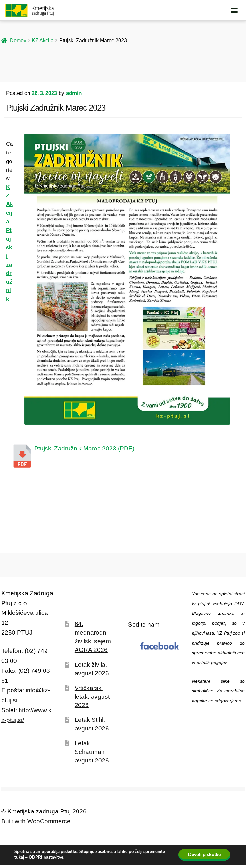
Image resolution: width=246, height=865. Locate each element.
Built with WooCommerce (35, 821)
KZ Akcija (42, 40)
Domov (18, 40)
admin (74, 93)
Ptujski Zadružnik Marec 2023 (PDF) (84, 448)
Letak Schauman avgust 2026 (92, 752)
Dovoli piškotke (204, 855)
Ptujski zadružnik (9, 264)
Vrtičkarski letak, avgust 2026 (92, 697)
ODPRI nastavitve (46, 857)
